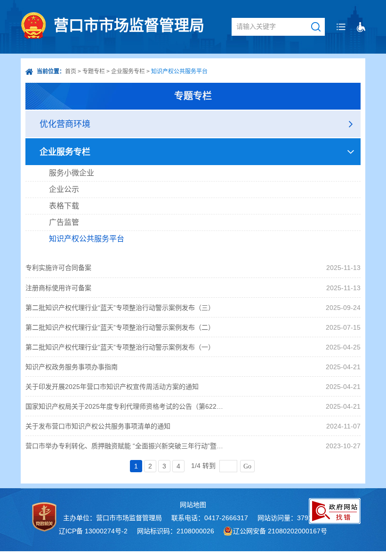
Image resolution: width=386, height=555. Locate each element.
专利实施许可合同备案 (58, 267)
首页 (70, 71)
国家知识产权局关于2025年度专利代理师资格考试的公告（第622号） (125, 406)
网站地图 (193, 504)
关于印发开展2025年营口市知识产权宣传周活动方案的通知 (112, 386)
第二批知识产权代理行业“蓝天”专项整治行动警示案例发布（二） (120, 327)
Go (247, 466)
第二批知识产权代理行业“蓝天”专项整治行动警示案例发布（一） (120, 347)
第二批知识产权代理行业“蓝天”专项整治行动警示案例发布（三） (120, 307)
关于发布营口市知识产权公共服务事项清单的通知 (97, 426)
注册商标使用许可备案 (58, 288)
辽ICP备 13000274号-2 (93, 531)
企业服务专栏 (128, 71)
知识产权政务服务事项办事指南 (71, 367)
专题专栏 (93, 71)
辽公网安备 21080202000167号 (280, 531)
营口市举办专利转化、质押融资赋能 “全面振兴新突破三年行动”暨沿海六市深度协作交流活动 (125, 446)
